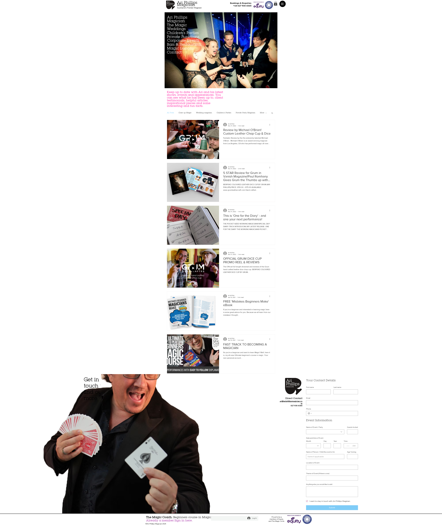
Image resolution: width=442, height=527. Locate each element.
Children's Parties (224, 113)
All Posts (170, 113)
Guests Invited (352, 427)
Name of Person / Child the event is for (320, 452)
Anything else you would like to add (319, 484)
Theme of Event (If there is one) (317, 473)
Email (308, 398)
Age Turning (351, 452)
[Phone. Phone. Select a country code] (310, 413)
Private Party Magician (245, 113)
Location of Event (312, 463)
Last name (337, 387)
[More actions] (270, 124)
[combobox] (325, 431)
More (262, 113)
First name (310, 387)
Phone (308, 409)
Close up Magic (185, 113)
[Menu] (282, 4)
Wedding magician (204, 113)
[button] (275, 3)
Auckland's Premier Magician (189, 8)
